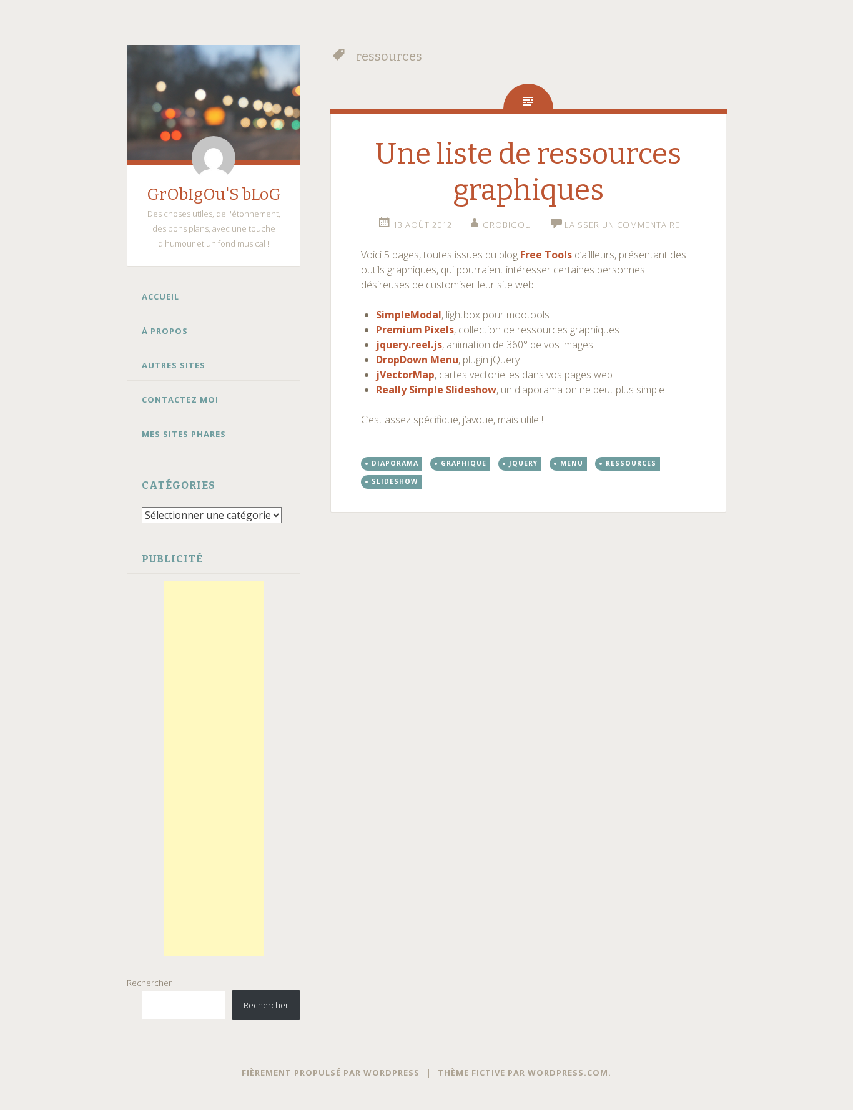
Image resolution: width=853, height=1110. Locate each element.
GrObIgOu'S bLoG (214, 194)
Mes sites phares (184, 434)
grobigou (507, 224)
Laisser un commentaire (622, 224)
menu (571, 463)
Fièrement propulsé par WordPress (331, 1072)
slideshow (395, 481)
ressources (631, 463)
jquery (523, 463)
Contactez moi (180, 399)
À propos (165, 330)
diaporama (395, 463)
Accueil (160, 296)
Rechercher (149, 982)
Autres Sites (173, 365)
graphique (463, 463)
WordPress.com (568, 1072)
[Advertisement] (214, 768)
